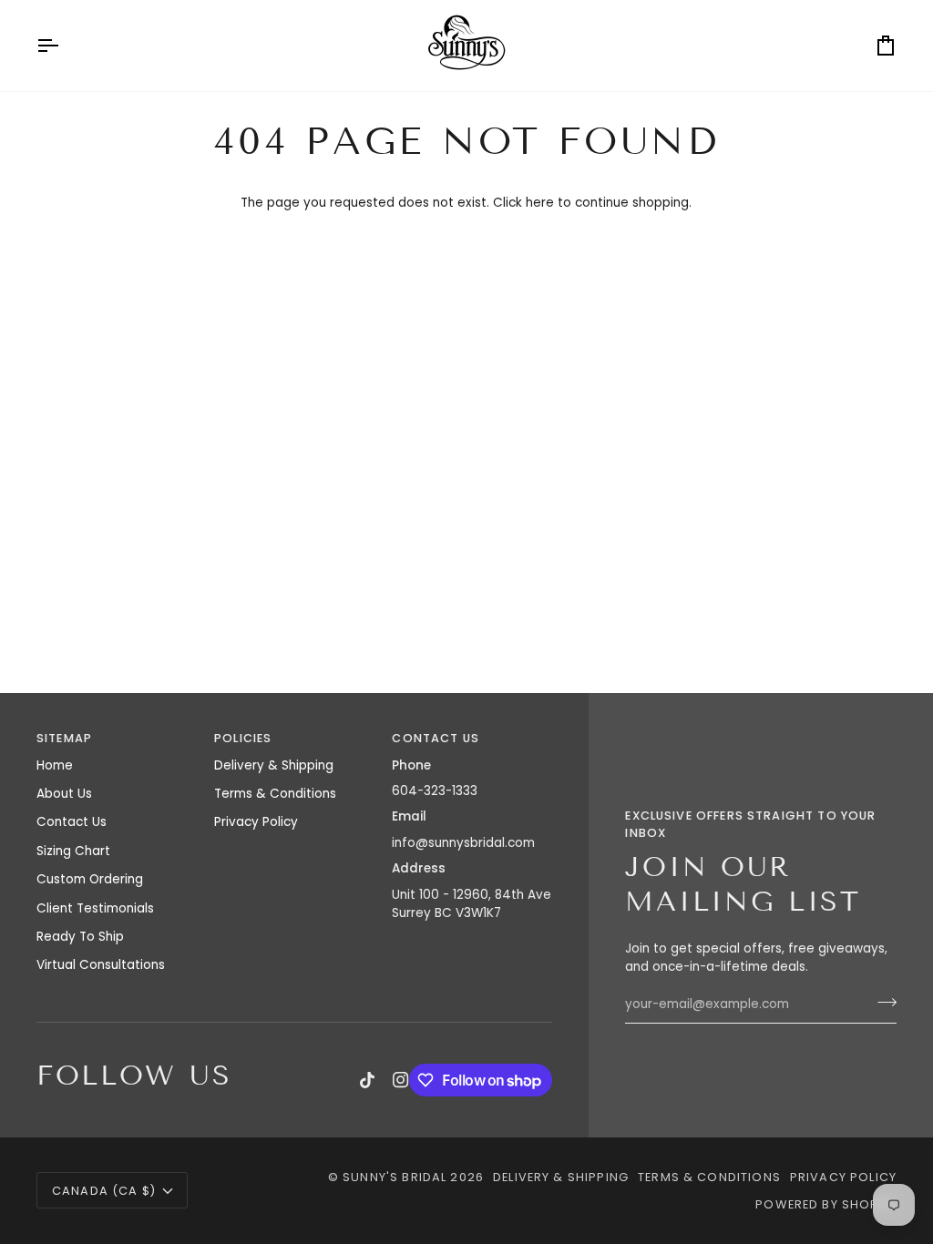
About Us (64, 793)
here (540, 202)
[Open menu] (63, 45)
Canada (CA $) (104, 1190)
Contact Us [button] (435, 738)
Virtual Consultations (100, 965)
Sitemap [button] (64, 738)
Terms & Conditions (275, 793)
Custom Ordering (89, 879)
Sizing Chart (73, 851)
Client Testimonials (95, 908)
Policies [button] (243, 738)
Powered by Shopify (826, 1204)
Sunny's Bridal (394, 1177)
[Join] (881, 1002)
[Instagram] (401, 1080)
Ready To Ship (80, 936)
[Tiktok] (367, 1080)
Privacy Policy (256, 822)
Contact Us (71, 822)
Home (54, 765)
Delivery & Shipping (273, 765)
